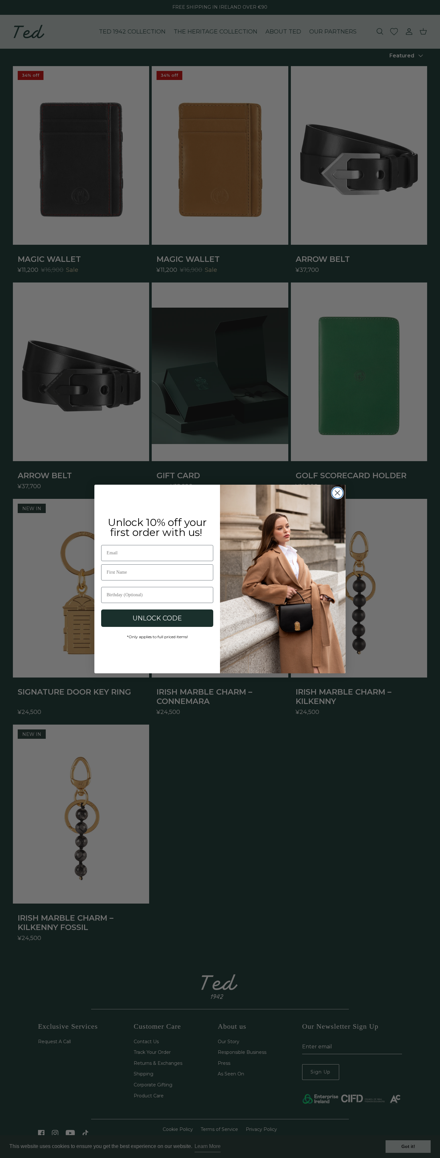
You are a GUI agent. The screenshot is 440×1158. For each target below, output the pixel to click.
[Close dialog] (337, 493)
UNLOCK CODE (157, 618)
